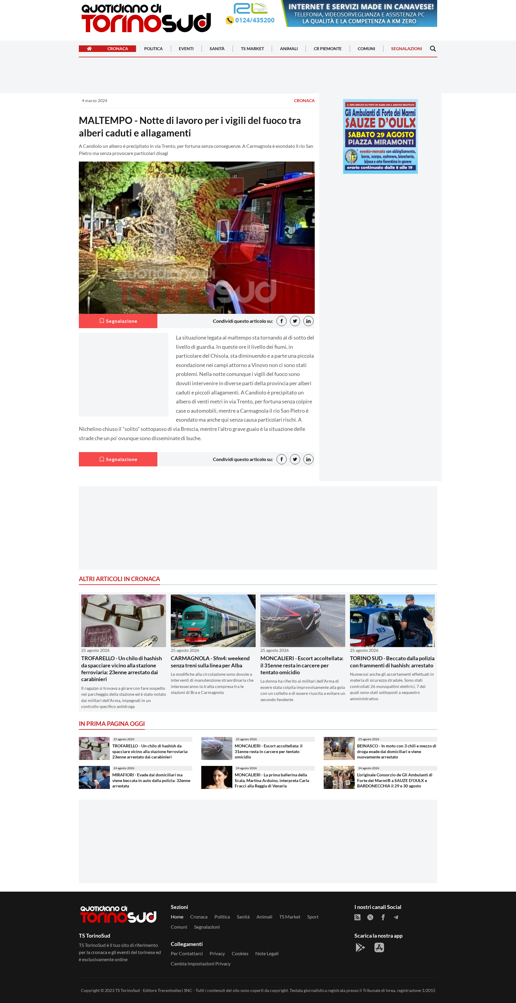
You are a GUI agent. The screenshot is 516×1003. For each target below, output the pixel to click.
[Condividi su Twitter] (295, 321)
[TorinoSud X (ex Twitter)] (370, 917)
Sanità (217, 48)
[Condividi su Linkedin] (308, 321)
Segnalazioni (406, 48)
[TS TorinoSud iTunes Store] (379, 947)
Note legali (267, 953)
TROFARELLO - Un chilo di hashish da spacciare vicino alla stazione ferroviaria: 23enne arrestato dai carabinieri (121, 668)
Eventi (186, 48)
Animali (289, 48)
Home (177, 916)
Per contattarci (187, 953)
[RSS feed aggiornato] (357, 917)
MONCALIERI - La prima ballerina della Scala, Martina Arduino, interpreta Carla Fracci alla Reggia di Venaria (272, 780)
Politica (153, 48)
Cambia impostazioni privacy (201, 963)
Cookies (240, 953)
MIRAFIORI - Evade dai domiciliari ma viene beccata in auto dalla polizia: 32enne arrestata (151, 780)
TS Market (252, 48)
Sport (313, 916)
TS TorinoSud (127, 990)
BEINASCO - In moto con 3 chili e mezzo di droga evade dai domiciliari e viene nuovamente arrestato (396, 751)
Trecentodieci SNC (175, 990)
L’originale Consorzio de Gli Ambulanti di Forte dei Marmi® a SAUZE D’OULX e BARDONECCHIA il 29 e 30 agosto (394, 780)
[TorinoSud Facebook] (383, 917)
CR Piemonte (328, 48)
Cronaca (118, 48)
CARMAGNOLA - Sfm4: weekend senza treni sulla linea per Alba (210, 661)
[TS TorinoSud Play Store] (360, 947)
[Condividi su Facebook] (282, 321)
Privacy (217, 953)
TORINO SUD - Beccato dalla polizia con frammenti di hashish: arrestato (392, 661)
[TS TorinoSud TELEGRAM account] (396, 917)
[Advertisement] (380, 220)
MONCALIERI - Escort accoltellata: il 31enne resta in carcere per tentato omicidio (301, 665)
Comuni (366, 48)
